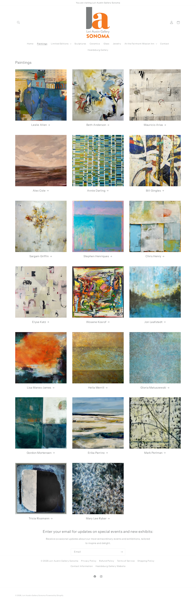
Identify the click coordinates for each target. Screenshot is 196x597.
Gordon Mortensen (39, 452)
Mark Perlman (153, 452)
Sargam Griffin (39, 256)
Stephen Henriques (96, 256)
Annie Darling (96, 190)
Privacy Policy (88, 561)
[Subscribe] (121, 551)
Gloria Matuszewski (153, 387)
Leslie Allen (39, 125)
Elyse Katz (39, 322)
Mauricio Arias (153, 125)
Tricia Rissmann (39, 518)
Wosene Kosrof (96, 322)
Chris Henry (153, 256)
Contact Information (82, 566)
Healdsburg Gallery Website (110, 566)
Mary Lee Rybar (96, 518)
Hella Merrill (96, 387)
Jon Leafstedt (153, 322)
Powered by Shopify (54, 595)
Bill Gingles (153, 190)
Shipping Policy (145, 561)
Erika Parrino (96, 452)
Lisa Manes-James (39, 387)
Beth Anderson (96, 125)
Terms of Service (126, 561)
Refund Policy (106, 561)
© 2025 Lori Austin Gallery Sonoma (59, 561)
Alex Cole (39, 190)
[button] (18, 22)
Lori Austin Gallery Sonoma (33, 595)
